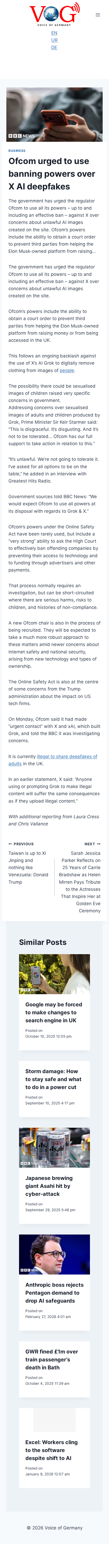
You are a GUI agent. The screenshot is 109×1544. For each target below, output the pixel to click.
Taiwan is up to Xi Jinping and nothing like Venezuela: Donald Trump (28, 863)
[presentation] (54, 974)
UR (54, 40)
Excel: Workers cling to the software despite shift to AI (51, 1450)
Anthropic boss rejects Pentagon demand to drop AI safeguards (54, 1293)
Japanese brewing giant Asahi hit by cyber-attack (49, 1186)
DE (54, 47)
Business (17, 151)
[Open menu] (98, 15)
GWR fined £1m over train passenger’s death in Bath (51, 1359)
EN (54, 33)
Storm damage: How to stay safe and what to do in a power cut (53, 1079)
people (67, 370)
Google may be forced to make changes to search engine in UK (53, 1012)
